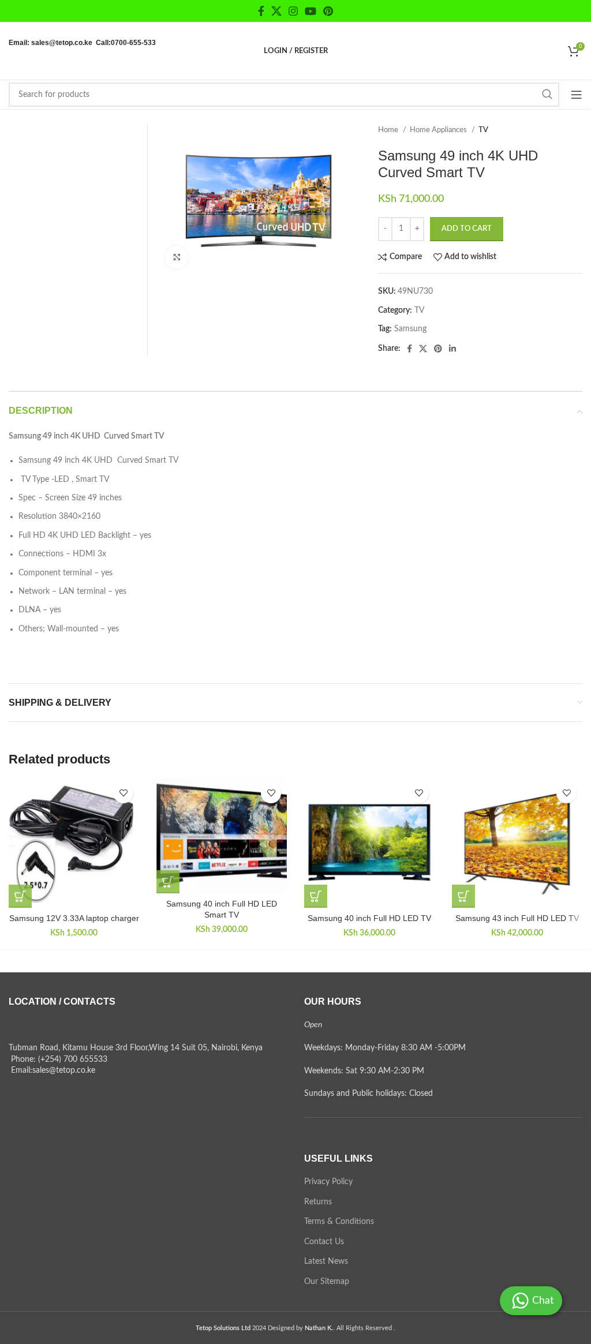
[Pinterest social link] (328, 11)
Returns (318, 1202)
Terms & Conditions (339, 1222)
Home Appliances (439, 130)
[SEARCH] (547, 95)
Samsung (410, 329)
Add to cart (467, 229)
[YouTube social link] (310, 11)
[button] (20, 896)
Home (389, 130)
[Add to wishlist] (123, 793)
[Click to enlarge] (176, 257)
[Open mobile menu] (576, 94)
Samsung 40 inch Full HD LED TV (369, 918)
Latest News (326, 1261)
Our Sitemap (326, 1282)
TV (483, 130)
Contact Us (324, 1242)
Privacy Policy (328, 1182)
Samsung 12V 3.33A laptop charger (74, 918)
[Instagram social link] (293, 11)
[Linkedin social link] (452, 348)
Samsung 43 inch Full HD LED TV (517, 918)
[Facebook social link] (261, 11)
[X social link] (276, 11)
